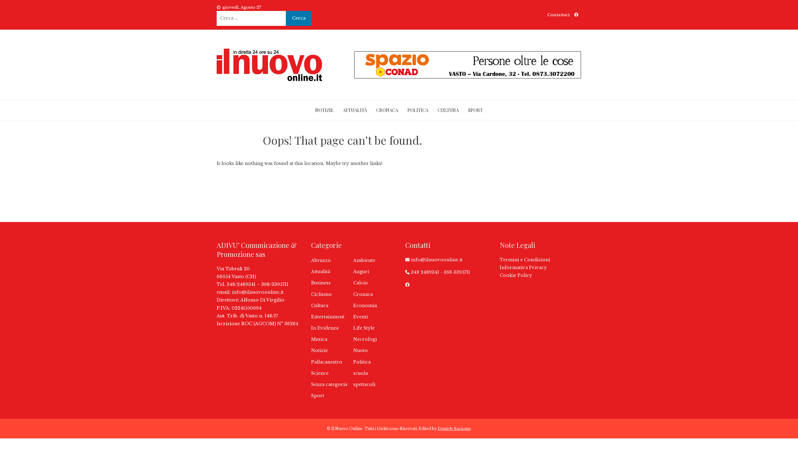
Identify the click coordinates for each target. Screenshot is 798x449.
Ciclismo (321, 294)
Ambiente (364, 260)
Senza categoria (329, 384)
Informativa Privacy (523, 267)
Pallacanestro (326, 362)
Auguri (361, 271)
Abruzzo (321, 260)
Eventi (360, 317)
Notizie (324, 110)
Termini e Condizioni (525, 260)
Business (321, 283)
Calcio (360, 283)
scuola (360, 373)
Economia (365, 305)
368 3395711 (457, 272)
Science (320, 373)
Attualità (355, 110)
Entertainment (327, 317)
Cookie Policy (516, 275)
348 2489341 (425, 272)
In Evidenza (325, 328)
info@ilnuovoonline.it (258, 292)
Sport (475, 110)
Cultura (448, 110)
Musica (319, 339)
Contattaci (558, 14)
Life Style (364, 328)
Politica (417, 110)
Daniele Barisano (454, 428)
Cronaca (387, 110)
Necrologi (365, 339)
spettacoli (364, 384)
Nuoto (360, 350)
